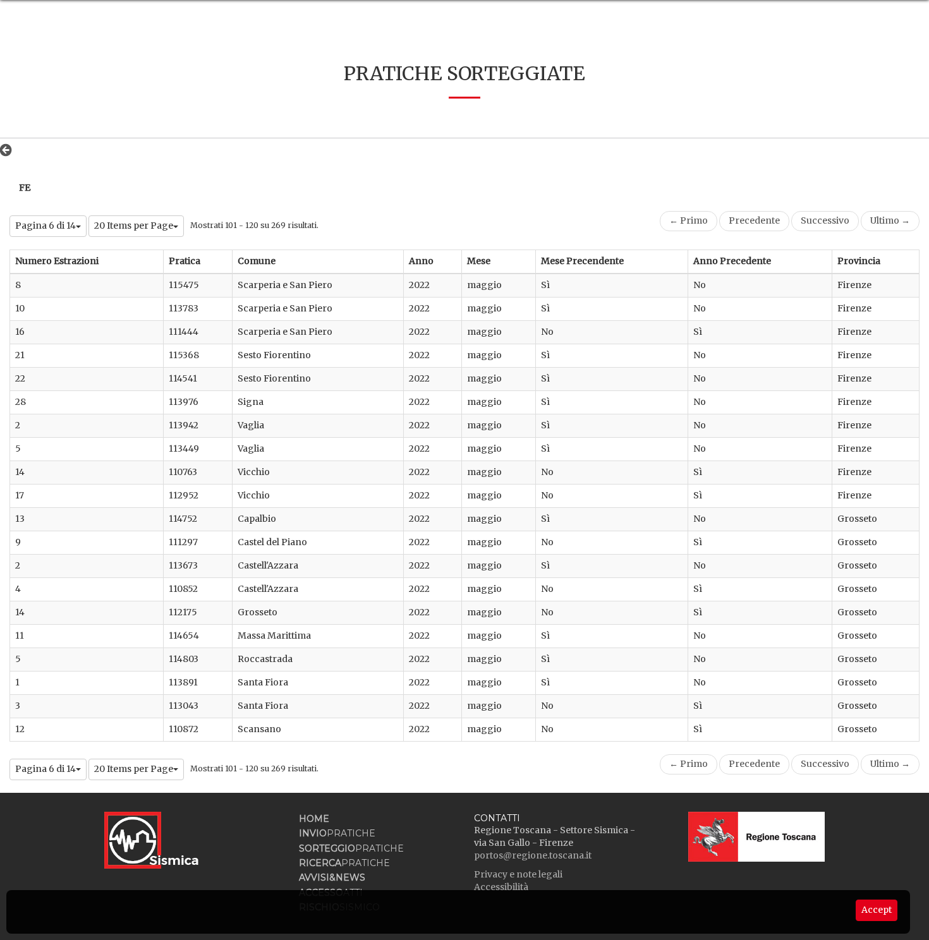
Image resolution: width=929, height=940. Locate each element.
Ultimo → (890, 220)
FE (24, 187)
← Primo (688, 220)
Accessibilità (501, 887)
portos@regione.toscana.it (533, 855)
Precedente (754, 220)
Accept (876, 909)
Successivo (825, 220)
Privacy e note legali (518, 874)
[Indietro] (9, 149)
